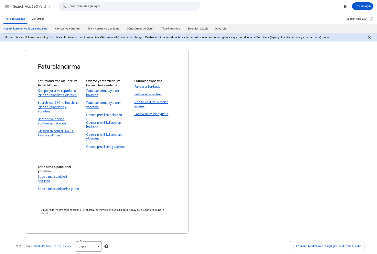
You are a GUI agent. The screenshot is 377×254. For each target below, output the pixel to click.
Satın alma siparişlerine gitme (58, 189)
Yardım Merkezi (15, 18)
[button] (7, 6)
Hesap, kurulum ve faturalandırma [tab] (26, 28)
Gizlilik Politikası (43, 246)
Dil (81, 241)
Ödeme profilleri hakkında (104, 115)
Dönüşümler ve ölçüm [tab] (140, 28)
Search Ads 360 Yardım (31, 6)
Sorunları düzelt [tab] (198, 28)
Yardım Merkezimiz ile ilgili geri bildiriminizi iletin (329, 246)
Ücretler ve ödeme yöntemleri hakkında (52, 121)
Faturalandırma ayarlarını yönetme (103, 105)
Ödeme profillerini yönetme (105, 147)
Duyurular (37, 18)
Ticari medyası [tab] (171, 28)
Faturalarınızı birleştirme (151, 114)
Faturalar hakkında (147, 87)
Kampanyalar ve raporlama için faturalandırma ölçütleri (57, 93)
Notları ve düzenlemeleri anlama (151, 104)
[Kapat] (369, 38)
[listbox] (89, 246)
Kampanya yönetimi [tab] (68, 28)
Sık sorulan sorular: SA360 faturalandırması (56, 133)
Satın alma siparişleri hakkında (52, 179)
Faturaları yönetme (147, 94)
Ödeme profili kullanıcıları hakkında (103, 125)
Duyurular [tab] (221, 28)
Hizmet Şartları (62, 246)
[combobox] (135, 6)
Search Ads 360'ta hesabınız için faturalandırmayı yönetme (58, 107)
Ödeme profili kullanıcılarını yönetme (104, 137)
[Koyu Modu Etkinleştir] (106, 246)
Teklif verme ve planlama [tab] (104, 28)
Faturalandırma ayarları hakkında (102, 93)
